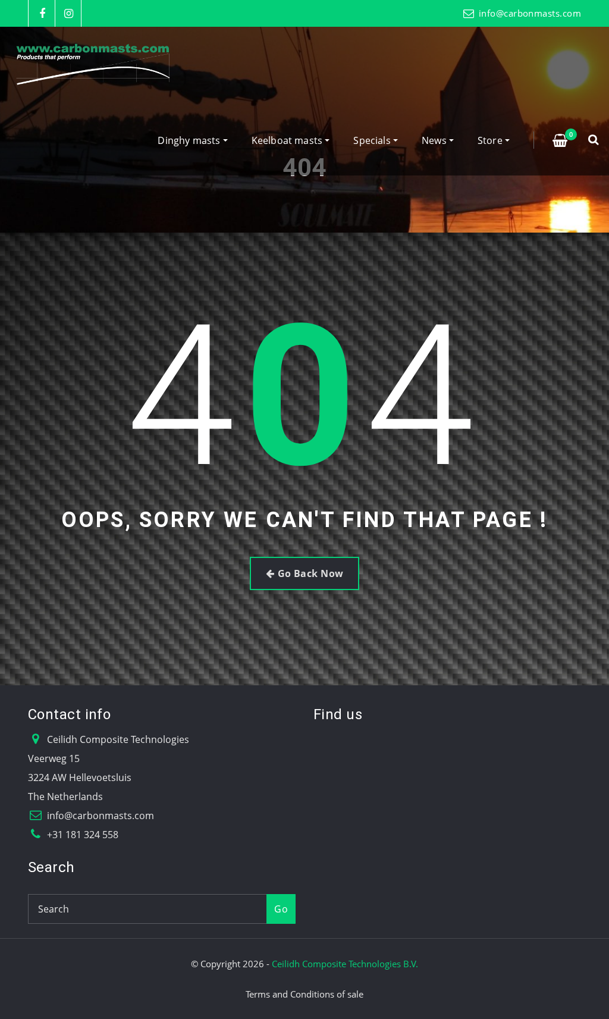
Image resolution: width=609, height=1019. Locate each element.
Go (281, 908)
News (435, 140)
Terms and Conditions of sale (304, 994)
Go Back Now (311, 573)
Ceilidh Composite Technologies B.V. (345, 964)
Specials (373, 140)
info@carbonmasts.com (530, 13)
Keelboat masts (288, 140)
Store (491, 140)
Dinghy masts (190, 140)
